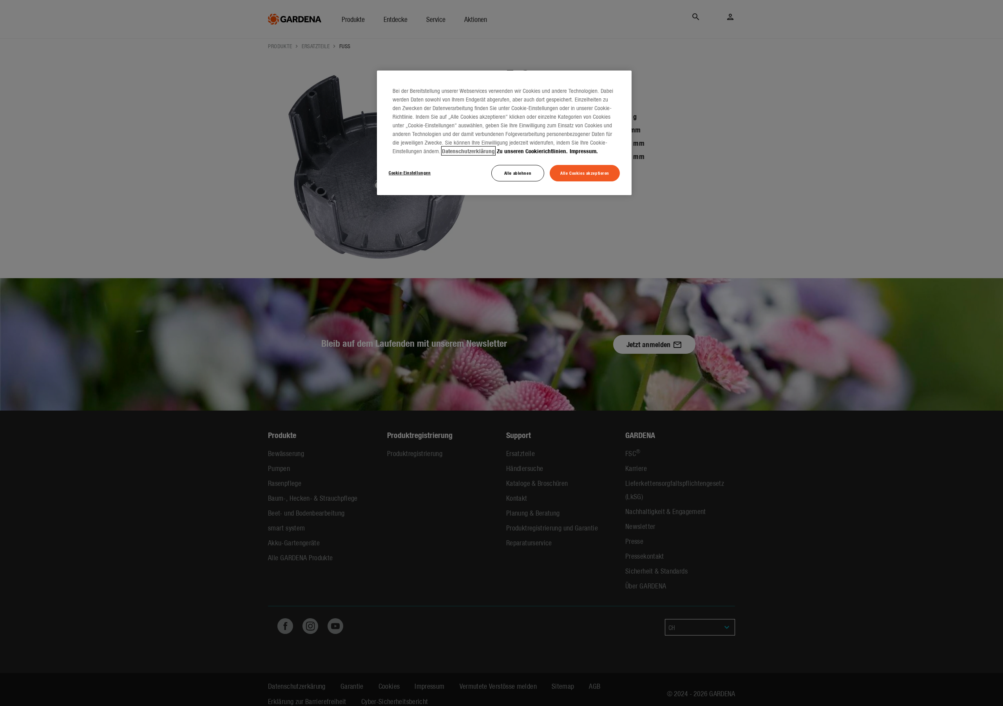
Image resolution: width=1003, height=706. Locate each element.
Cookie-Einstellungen (410, 172)
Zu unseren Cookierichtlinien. (532, 151)
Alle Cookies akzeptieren (584, 173)
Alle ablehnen (517, 173)
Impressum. (584, 151)
